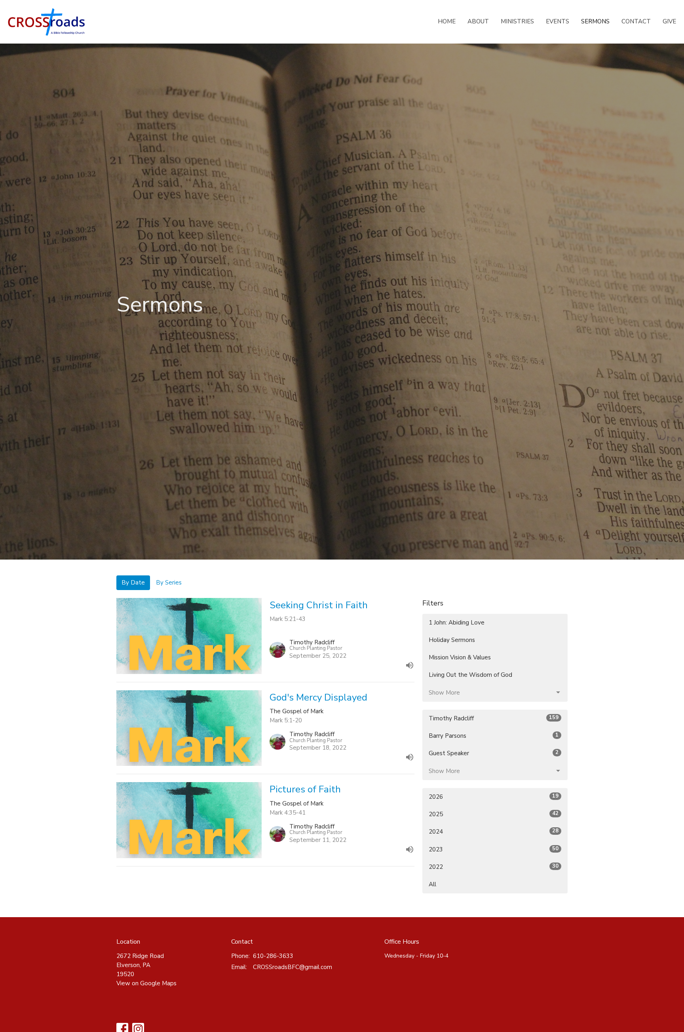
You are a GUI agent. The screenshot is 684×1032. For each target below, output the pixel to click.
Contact (636, 21)
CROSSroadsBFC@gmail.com (292, 967)
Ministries (517, 21)
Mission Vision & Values (460, 657)
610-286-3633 (273, 956)
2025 (494, 814)
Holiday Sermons (452, 640)
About (478, 21)
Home (447, 21)
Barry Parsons (494, 735)
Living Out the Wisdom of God (470, 675)
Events (557, 21)
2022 (494, 867)
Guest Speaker (494, 753)
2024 (494, 831)
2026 (494, 796)
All (432, 884)
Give (669, 21)
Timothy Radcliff (494, 718)
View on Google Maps (146, 983)
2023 (494, 849)
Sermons (595, 21)
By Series (169, 582)
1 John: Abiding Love (456, 622)
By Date (133, 582)
